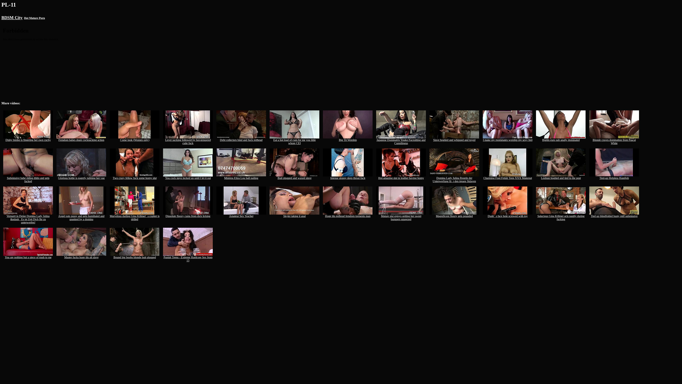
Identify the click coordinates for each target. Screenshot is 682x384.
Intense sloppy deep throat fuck (347, 178)
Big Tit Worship (348, 140)
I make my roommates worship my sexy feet (507, 140)
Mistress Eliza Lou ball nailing (241, 178)
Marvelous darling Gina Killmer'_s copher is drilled (134, 218)
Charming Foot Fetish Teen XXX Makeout (507, 178)
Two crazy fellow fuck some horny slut (135, 178)
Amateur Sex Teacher (241, 216)
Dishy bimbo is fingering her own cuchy (28, 140)
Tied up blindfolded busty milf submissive (614, 216)
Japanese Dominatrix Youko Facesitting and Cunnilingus (401, 141)
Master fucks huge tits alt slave (81, 257)
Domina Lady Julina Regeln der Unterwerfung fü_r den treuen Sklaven (454, 180)
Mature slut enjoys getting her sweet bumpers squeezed (401, 218)
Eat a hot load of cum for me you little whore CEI (294, 141)
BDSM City (12, 17)
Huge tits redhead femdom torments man (347, 216)
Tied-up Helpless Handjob (614, 178)
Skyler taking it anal (294, 216)
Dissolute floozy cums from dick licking (188, 216)
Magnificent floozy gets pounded (454, 216)
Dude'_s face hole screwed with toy (508, 216)
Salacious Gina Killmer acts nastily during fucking (560, 218)
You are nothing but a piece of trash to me (28, 257)
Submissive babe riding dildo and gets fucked (28, 180)
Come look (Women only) (134, 140)
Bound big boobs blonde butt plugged (134, 257)
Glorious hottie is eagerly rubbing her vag (81, 178)
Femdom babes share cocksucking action (81, 140)
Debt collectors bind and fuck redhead (241, 140)
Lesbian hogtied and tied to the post (561, 178)
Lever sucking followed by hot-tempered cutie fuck (188, 141)
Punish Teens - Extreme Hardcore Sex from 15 (188, 259)
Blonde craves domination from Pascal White (614, 141)
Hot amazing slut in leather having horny (401, 178)
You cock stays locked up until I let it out (188, 178)
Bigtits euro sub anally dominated (561, 140)
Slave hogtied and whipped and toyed (454, 140)
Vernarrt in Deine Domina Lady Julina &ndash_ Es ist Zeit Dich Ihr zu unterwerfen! (28, 219)
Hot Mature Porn (34, 18)
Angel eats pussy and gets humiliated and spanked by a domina (81, 218)
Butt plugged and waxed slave (295, 178)
